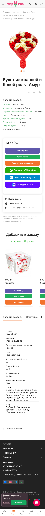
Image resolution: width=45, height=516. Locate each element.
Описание (32, 317)
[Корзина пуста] (41, 4)
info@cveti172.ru (10, 470)
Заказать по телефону (22, 163)
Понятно (18, 503)
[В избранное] (28, 91)
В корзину (22, 150)
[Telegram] (15, 482)
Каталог (7, 444)
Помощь (7, 457)
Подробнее (18, 302)
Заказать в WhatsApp (25, 170)
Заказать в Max (25, 184)
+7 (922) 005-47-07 (12, 466)
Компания (8, 448)
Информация (9, 453)
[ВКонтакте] (5, 482)
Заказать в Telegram (25, 177)
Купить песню (22, 157)
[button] (21, 71)
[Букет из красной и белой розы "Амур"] (22, 49)
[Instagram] (10, 482)
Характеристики (12, 317)
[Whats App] (21, 482)
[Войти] (36, 4)
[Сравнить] (34, 91)
